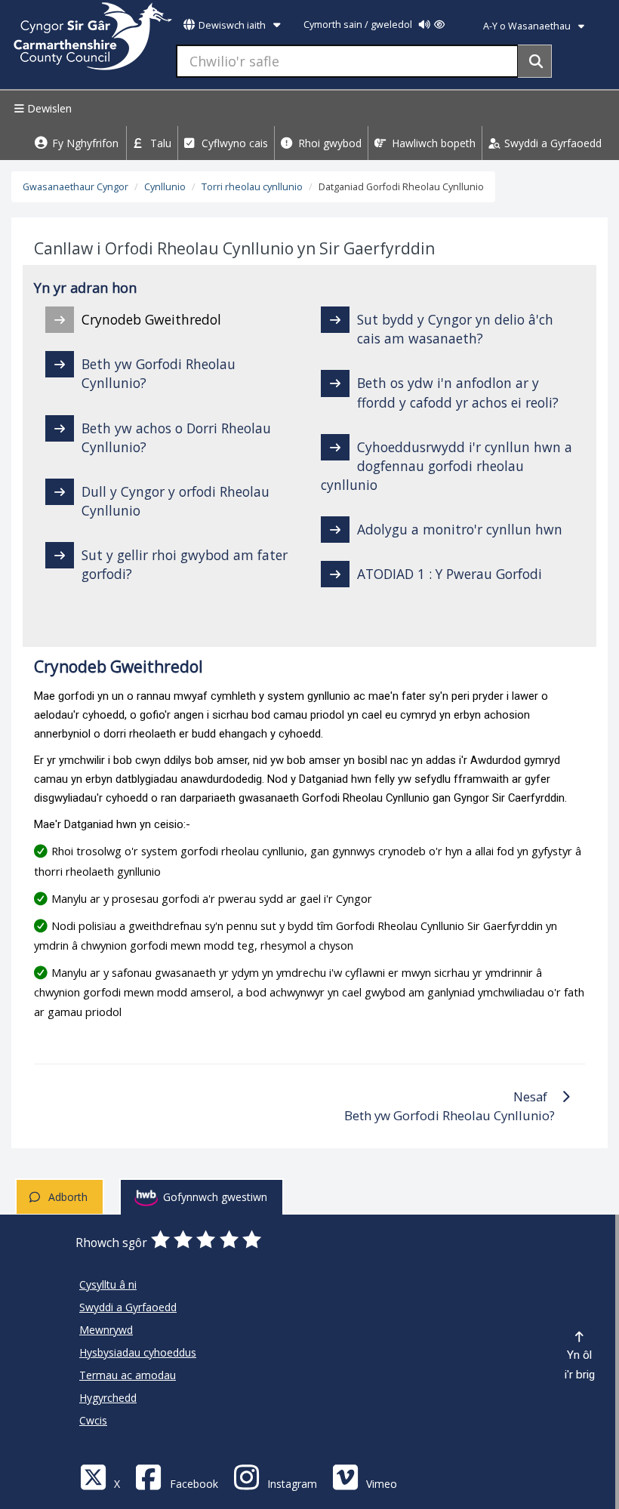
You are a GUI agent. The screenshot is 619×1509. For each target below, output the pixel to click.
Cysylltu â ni (108, 1284)
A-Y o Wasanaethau (528, 26)
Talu (159, 143)
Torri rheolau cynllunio (252, 186)
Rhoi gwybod (328, 143)
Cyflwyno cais (233, 143)
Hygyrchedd (108, 1397)
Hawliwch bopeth (432, 143)
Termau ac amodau (127, 1375)
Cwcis (93, 1420)
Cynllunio (165, 186)
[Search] (535, 61)
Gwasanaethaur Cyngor (75, 186)
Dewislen (48, 108)
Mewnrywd (106, 1330)
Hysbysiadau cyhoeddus (137, 1352)
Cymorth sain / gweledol (358, 24)
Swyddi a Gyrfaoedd (551, 143)
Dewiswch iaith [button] (232, 25)
